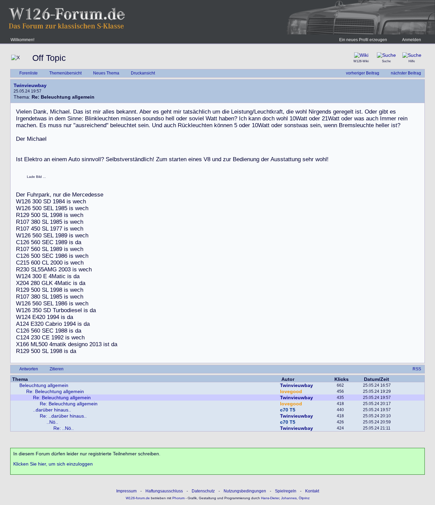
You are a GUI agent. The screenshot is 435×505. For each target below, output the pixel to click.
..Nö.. (52, 422)
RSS (417, 369)
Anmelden (411, 40)
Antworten (28, 369)
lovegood (291, 391)
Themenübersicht (65, 73)
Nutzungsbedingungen (245, 491)
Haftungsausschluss (164, 491)
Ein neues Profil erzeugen (363, 40)
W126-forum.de (138, 498)
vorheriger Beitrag (362, 73)
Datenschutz (203, 491)
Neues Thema (106, 73)
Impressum (126, 491)
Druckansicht (143, 73)
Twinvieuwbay (30, 85)
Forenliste (28, 73)
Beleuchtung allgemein (43, 385)
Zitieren (57, 369)
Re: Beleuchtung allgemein (55, 391)
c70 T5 (287, 410)
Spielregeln (285, 491)
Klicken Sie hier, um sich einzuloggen (53, 464)
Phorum (178, 498)
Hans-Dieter (270, 498)
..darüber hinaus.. (52, 410)
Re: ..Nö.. (63, 428)
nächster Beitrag (406, 73)
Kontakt (312, 491)
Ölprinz (304, 498)
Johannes (289, 498)
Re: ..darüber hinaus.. (63, 416)
